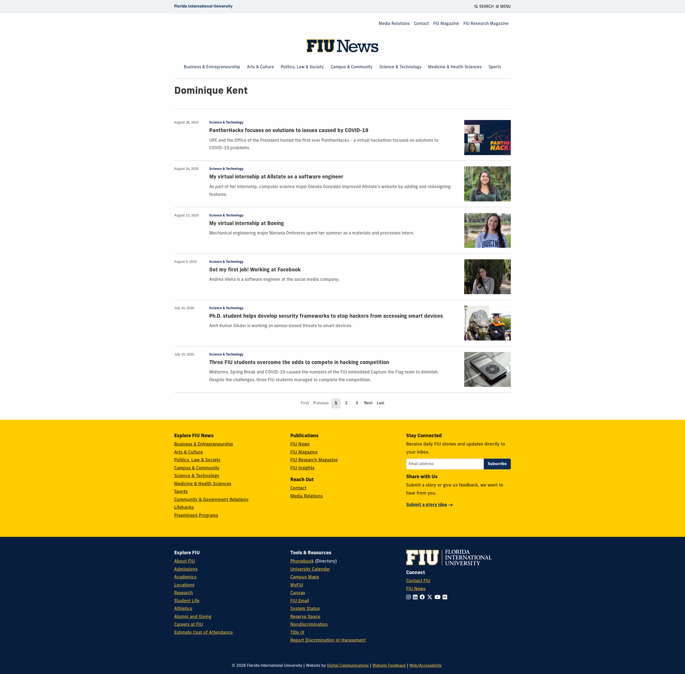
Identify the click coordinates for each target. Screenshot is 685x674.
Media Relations (394, 24)
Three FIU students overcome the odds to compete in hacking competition (299, 362)
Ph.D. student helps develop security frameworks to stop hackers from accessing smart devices (326, 316)
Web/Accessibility (425, 666)
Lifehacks (184, 508)
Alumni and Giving (192, 617)
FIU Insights (302, 468)
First (305, 403)
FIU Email (299, 601)
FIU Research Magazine (486, 24)
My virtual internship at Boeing (246, 223)
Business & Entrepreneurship (212, 67)
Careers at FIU (188, 625)
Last (380, 403)
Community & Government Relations (211, 500)
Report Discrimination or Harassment (328, 640)
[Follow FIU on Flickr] (446, 597)
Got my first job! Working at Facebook (255, 270)
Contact (421, 24)
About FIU (184, 561)
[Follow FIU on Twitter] (431, 597)
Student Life (186, 601)
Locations (184, 585)
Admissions (185, 569)
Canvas (297, 593)
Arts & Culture (260, 67)
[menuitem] (394, 24)
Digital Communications (348, 666)
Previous (321, 403)
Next (368, 403)
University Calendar (310, 569)
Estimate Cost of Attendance (203, 633)
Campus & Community (351, 67)
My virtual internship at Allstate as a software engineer (276, 177)
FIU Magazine (446, 24)
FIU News (300, 444)
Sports (495, 67)
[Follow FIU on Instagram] (409, 597)
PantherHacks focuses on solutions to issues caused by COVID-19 (288, 130)
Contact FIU (418, 581)
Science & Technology (400, 67)
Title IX (297, 633)
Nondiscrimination (309, 625)
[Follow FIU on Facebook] (423, 597)
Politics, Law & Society (302, 67)
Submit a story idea (426, 505)
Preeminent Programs (196, 516)
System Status (305, 609)
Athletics (183, 609)
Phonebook (302, 561)
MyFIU (296, 585)
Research (183, 593)
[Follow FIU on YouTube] (439, 597)
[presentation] (487, 137)
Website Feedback (389, 666)
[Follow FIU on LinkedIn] (416, 597)
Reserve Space (305, 617)
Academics (185, 577)
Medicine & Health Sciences (455, 67)
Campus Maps (304, 577)
